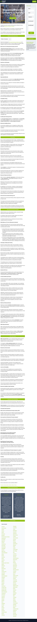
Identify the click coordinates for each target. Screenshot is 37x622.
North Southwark (4, 591)
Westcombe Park (16, 569)
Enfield (14, 591)
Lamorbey (14, 601)
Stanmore (14, 556)
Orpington (14, 604)
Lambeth (3, 578)
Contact (34, 1)
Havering (14, 613)
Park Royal (3, 545)
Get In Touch (31, 38)
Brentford (3, 535)
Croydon (14, 536)
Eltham (14, 588)
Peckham (3, 610)
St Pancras (3, 594)
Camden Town (4, 587)
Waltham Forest (15, 585)
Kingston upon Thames (5, 562)
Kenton (3, 613)
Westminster (4, 568)
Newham (14, 582)
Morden (3, 567)
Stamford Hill (15, 543)
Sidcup (14, 598)
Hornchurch (15, 614)
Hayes (3, 606)
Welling (14, 600)
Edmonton (14, 584)
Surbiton (3, 580)
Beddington (15, 530)
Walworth (3, 597)
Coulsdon (14, 571)
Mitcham (3, 581)
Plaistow (14, 578)
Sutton (14, 529)
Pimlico (3, 555)
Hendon (3, 604)
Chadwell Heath (15, 608)
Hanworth (3, 596)
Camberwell (4, 593)
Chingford (14, 597)
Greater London (15, 575)
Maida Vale (3, 551)
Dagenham (15, 610)
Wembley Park (4, 590)
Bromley (14, 562)
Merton (3, 561)
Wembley (3, 574)
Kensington (3, 539)
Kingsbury (3, 603)
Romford (14, 611)
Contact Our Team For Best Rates (13, 399)
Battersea (3, 541)
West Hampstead (4, 575)
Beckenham (15, 565)
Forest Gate (15, 579)
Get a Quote (12, 18)
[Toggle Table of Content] (9, 39)
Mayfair (3, 564)
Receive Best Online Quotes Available (13, 209)
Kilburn (3, 554)
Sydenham (15, 533)
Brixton (3, 584)
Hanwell (3, 549)
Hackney (14, 539)
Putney (3, 532)
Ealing (3, 558)
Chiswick (3, 526)
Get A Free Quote (12, 520)
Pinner (14, 546)
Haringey (14, 542)
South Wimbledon (4, 552)
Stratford (14, 572)
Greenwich (15, 555)
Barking (14, 594)
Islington (3, 607)
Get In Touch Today (13, 336)
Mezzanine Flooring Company (9, 26)
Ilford (14, 595)
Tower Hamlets (15, 537)
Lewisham (14, 553)
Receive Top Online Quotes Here (13, 487)
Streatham (3, 577)
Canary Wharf (15, 549)
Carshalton (15, 527)
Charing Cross (4, 571)
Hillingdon (14, 526)
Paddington (3, 548)
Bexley (14, 607)
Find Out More (13, 137)
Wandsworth (4, 538)
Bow (14, 552)
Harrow (3, 609)
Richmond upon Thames (6, 536)
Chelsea (3, 542)
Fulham (3, 529)
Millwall (14, 540)
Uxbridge (14, 568)
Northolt (3, 600)
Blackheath (15, 566)
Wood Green (15, 559)
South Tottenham (15, 558)
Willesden (3, 565)
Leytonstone (15, 581)
